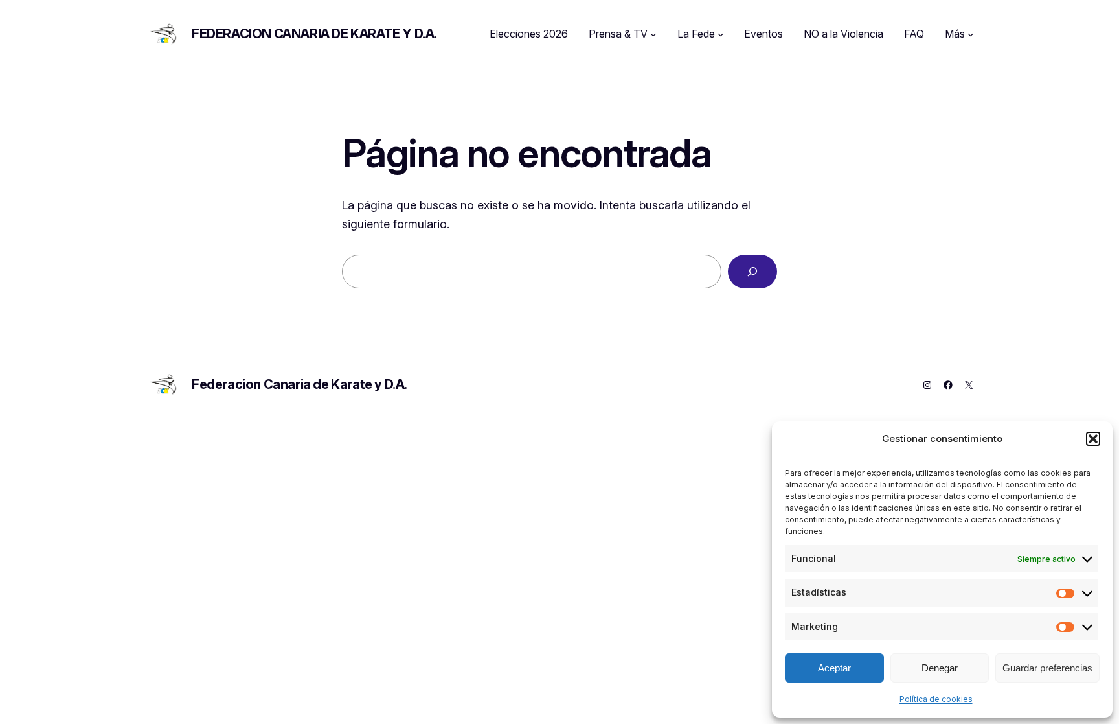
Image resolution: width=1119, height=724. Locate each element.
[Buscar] (752, 271)
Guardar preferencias (1047, 667)
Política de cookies (936, 699)
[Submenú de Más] (970, 34)
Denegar (939, 667)
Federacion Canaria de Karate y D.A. (314, 33)
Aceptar (834, 667)
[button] (1093, 438)
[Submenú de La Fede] (721, 34)
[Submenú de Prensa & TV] (653, 34)
